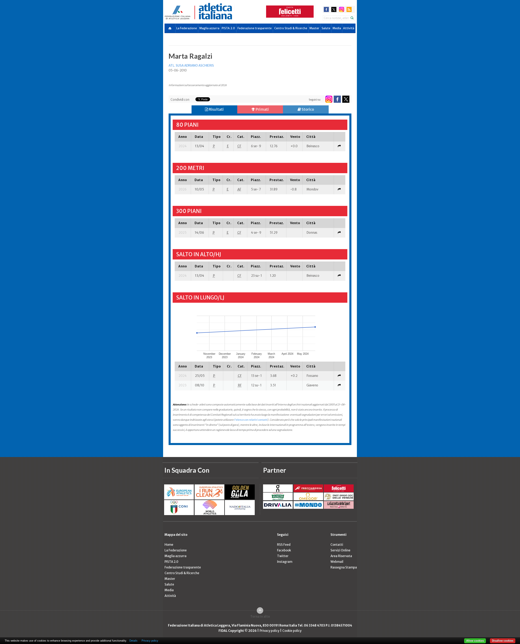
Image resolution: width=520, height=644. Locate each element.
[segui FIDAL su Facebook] (337, 99)
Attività (348, 28)
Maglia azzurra (209, 28)
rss (349, 9)
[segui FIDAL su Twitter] (345, 99)
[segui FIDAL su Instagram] (328, 99)
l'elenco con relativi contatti (250, 419)
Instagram (284, 562)
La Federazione (186, 28)
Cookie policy (291, 631)
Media (337, 28)
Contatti (336, 545)
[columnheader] (183, 136)
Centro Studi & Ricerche (290, 28)
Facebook (284, 550)
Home (169, 545)
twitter (333, 9)
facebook (326, 9)
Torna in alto (260, 616)
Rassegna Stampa (343, 567)
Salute (326, 28)
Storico (307, 109)
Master (314, 28)
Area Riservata (341, 556)
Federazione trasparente (254, 28)
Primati (262, 109)
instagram (341, 9)
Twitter (282, 556)
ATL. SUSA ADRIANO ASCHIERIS (191, 65)
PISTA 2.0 (228, 28)
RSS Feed (283, 545)
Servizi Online (340, 550)
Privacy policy (269, 631)
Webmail (336, 562)
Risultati (216, 109)
